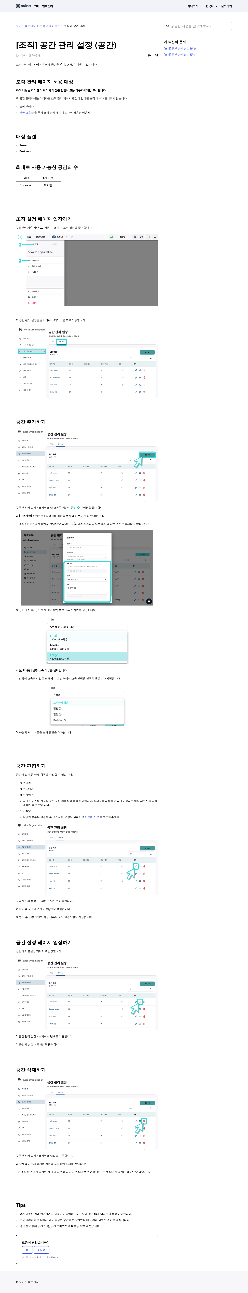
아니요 (41, 1249)
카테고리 (193, 6)
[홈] (23, 6)
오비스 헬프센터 (26, 26)
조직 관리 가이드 (50, 26)
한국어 (210, 6)
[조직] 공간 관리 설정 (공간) (180, 54)
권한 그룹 (25, 112)
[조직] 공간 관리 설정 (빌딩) (180, 48)
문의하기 (226, 6)
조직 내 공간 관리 (74, 26)
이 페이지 (90, 817)
